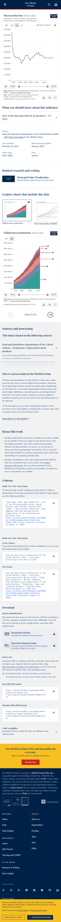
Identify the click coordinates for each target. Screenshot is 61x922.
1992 (12, 86)
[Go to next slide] (50, 315)
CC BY (33, 99)
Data (4, 825)
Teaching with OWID (11, 855)
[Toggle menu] (5, 4)
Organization (37, 825)
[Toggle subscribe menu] (56, 4)
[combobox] (49, 4)
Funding (35, 831)
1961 (12, 295)
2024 (54, 86)
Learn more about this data (20, 92)
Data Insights (8, 831)
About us (36, 819)
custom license (16, 788)
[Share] (49, 97)
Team (34, 837)
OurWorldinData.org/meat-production (17, 99)
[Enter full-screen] (55, 97)
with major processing (13, 137)
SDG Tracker (7, 849)
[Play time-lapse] (6, 86)
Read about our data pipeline (15, 419)
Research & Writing (10, 868)
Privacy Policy (22, 910)
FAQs (24, 794)
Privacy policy (8, 899)
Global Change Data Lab (42, 773)
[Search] (49, 4)
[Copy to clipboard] (50, 503)
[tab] (6, 25)
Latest (5, 844)
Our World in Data (30, 4)
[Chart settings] (55, 25)
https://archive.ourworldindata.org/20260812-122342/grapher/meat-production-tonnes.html (26, 520)
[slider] (19, 86)
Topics (5, 819)
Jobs (34, 843)
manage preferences (38, 910)
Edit (45, 25)
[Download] (44, 97)
